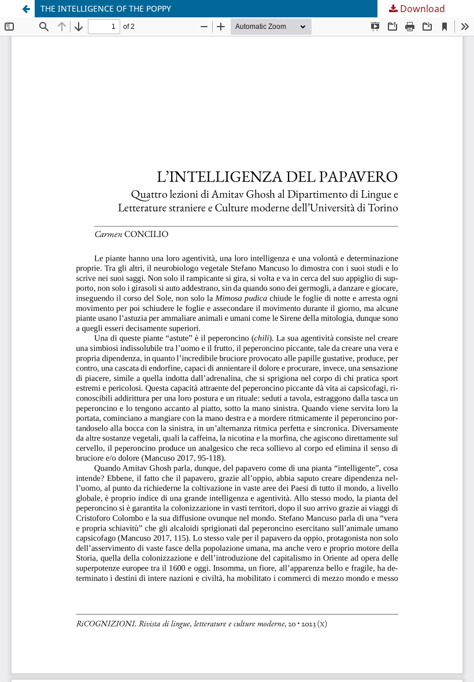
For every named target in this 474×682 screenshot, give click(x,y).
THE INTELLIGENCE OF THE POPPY (105, 8)
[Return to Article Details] (26, 8)
